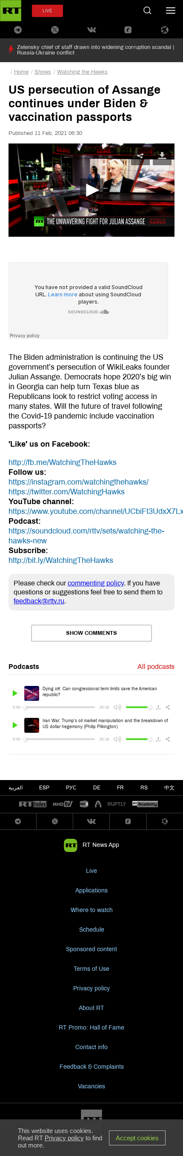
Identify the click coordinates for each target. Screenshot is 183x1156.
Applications (91, 890)
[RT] (33, 804)
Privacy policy (91, 988)
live (47, 11)
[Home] (10, 10)
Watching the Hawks (82, 72)
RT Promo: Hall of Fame (91, 1027)
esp (44, 788)
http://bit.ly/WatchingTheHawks (61, 560)
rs (144, 788)
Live (91, 871)
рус (71, 788)
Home (21, 72)
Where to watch (92, 910)
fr (120, 788)
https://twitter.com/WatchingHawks (67, 492)
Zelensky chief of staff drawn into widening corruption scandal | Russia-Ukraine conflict (95, 50)
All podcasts (155, 666)
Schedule (91, 930)
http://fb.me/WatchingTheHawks (63, 462)
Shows (42, 72)
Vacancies (91, 1086)
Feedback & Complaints (92, 1067)
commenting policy (96, 583)
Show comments (91, 633)
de (96, 788)
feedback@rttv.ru (39, 601)
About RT (91, 1008)
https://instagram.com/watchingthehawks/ (79, 482)
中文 (169, 788)
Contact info (91, 1047)
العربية (16, 788)
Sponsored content (91, 949)
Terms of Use (91, 969)
